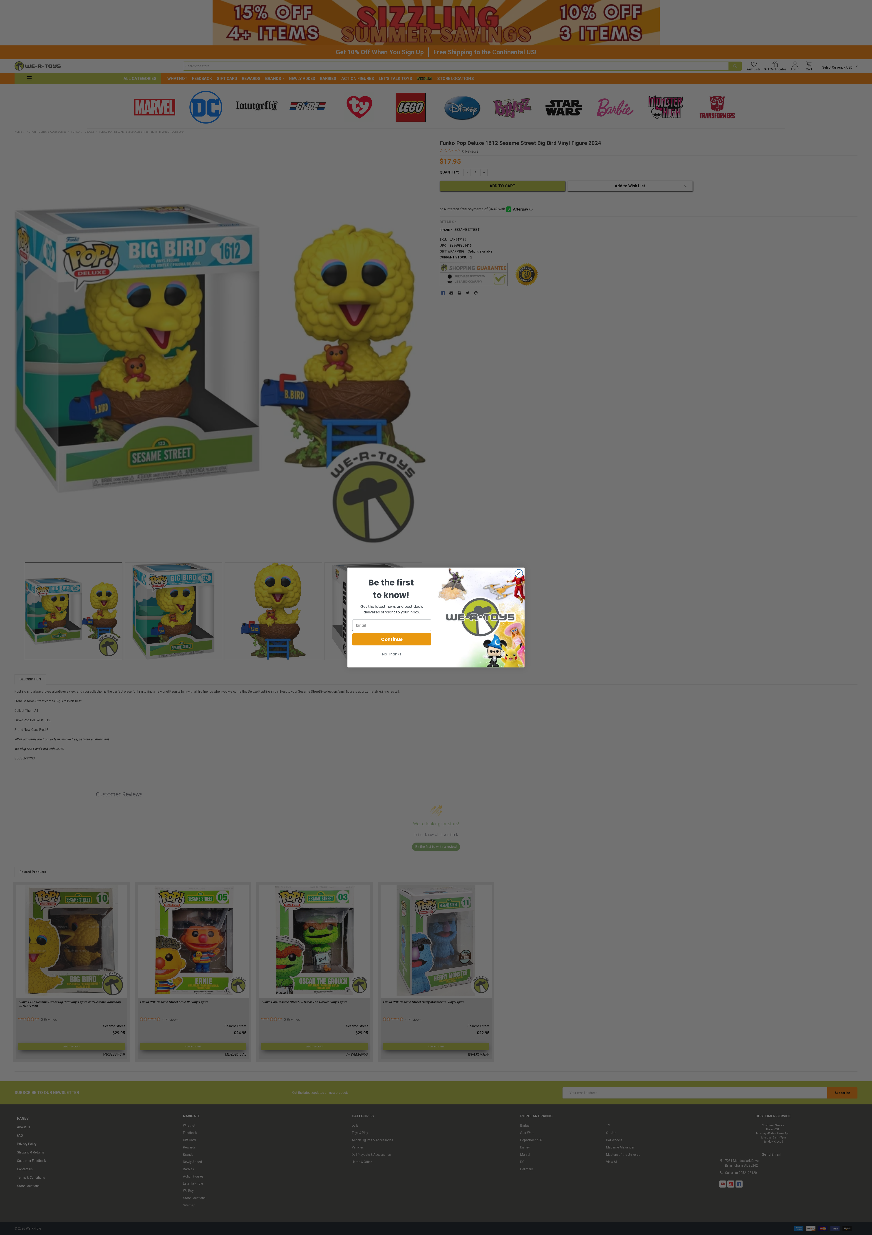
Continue (392, 639)
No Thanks (391, 654)
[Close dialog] (519, 573)
